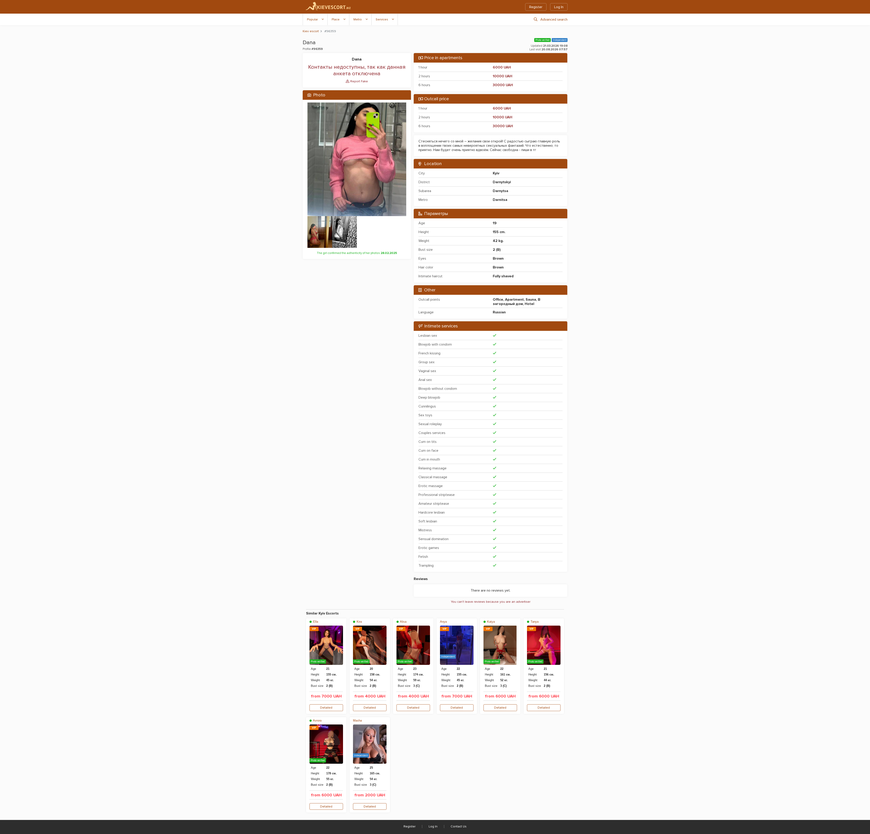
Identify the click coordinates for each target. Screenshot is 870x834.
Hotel (529, 304)
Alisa (402, 621)
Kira (359, 621)
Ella (315, 621)
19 (495, 223)
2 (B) (497, 249)
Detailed (326, 708)
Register (535, 7)
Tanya (534, 621)
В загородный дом (516, 301)
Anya (443, 621)
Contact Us (458, 826)
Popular (312, 19)
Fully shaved (503, 276)
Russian (499, 312)
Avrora (316, 720)
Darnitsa (500, 200)
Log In (558, 7)
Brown (498, 258)
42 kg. (498, 241)
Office (498, 299)
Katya (490, 621)
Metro (357, 19)
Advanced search (554, 19)
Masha (357, 720)
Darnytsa (500, 191)
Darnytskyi (502, 182)
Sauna (531, 299)
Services (382, 19)
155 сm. (499, 232)
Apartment (514, 299)
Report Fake (358, 81)
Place (336, 19)
